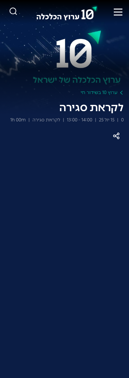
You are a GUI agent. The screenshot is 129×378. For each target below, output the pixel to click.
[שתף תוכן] (116, 136)
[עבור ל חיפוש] (13, 11)
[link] (67, 12)
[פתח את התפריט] (118, 11)
